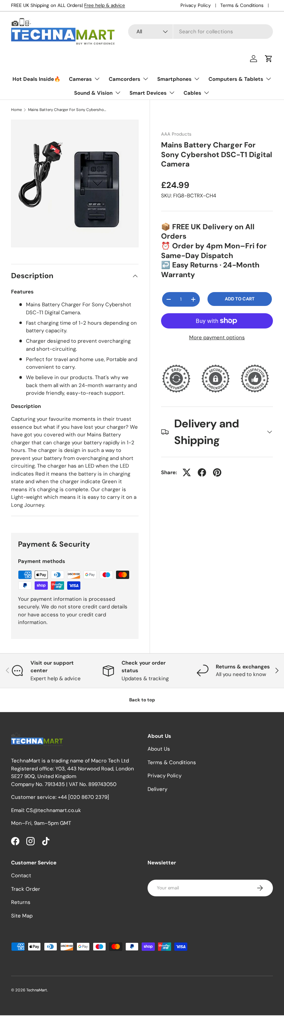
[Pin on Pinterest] (217, 472)
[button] (268, 58)
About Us (159, 748)
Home (16, 110)
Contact (21, 875)
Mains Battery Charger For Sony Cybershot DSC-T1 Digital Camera (67, 110)
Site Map (22, 915)
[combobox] (200, 31)
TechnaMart (36, 990)
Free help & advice (104, 5)
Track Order (25, 889)
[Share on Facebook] (202, 472)
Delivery (157, 789)
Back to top (142, 700)
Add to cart (240, 299)
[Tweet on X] (186, 472)
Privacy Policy (195, 5)
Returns (20, 902)
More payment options (217, 337)
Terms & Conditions (242, 5)
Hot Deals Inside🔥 (36, 79)
